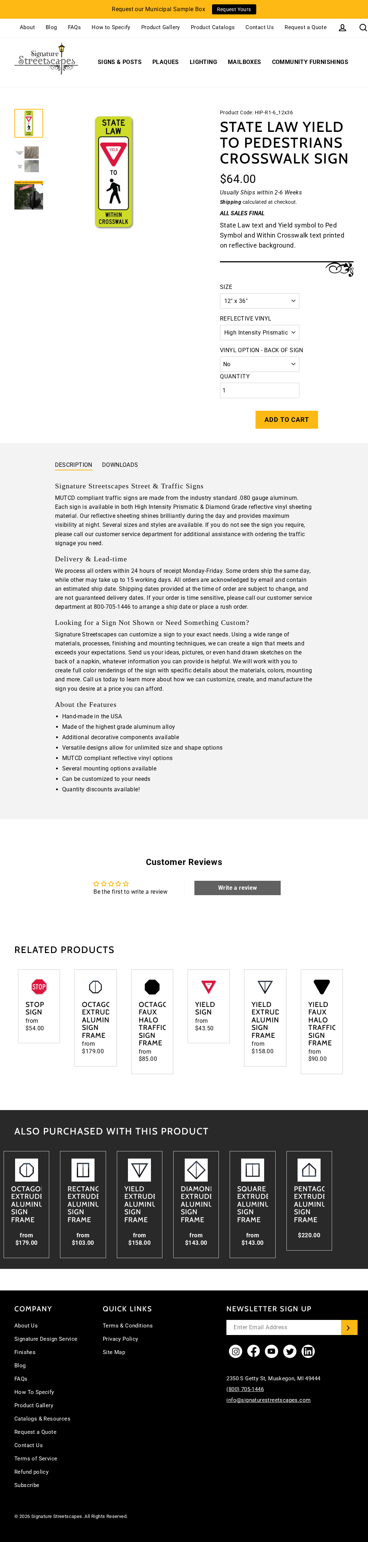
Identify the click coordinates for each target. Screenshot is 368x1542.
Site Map (114, 1352)
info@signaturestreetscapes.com (268, 1400)
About (27, 27)
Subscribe (27, 1485)
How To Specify (34, 1392)
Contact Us (259, 27)
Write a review (237, 887)
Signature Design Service (46, 1339)
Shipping (230, 202)
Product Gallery (160, 27)
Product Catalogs (213, 27)
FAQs (74, 27)
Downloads (120, 464)
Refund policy (31, 1472)
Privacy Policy (120, 1339)
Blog (51, 27)
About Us (26, 1325)
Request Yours (234, 9)
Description (73, 464)
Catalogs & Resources (42, 1419)
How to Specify (111, 27)
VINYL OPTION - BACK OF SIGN (261, 350)
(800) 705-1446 (245, 1389)
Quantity (235, 376)
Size (226, 287)
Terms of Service (35, 1458)
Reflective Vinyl (245, 318)
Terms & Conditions (128, 1325)
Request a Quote (306, 27)
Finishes (25, 1352)
